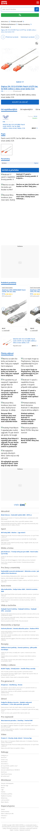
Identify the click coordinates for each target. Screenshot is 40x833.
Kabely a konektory (24, 24)
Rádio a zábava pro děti (7, 813)
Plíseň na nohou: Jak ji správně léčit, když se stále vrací (15, 713)
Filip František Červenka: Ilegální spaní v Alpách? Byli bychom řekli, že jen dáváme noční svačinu (19, 674)
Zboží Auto (4, 772)
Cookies (16, 830)
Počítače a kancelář (16, 21)
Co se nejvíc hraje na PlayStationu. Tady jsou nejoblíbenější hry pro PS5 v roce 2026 (30, 372)
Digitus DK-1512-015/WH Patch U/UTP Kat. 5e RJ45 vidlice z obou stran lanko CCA (19, 87)
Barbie (2, 787)
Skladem (34, 118)
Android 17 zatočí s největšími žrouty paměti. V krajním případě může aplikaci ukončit (29, 394)
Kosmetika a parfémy (6, 794)
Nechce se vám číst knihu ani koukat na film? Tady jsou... (27, 185)
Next (36, 309)
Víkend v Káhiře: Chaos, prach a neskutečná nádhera (15, 677)
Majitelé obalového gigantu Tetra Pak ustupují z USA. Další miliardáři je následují (19, 639)
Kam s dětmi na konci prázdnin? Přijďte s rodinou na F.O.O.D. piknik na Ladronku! (20, 581)
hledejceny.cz (4, 755)
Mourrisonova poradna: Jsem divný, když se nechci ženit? (16, 723)
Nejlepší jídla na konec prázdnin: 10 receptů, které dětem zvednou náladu (18, 656)
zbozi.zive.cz (4, 21)
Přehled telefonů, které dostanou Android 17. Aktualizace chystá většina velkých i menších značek (28, 418)
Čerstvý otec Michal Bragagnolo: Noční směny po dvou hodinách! (18, 560)
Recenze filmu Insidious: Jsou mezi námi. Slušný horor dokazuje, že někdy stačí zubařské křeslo (9, 417)
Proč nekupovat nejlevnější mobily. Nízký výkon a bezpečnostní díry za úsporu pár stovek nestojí (20, 618)
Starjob (3, 809)
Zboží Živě (3, 757)
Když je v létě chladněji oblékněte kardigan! (12, 578)
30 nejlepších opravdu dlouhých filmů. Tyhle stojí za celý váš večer (9, 463)
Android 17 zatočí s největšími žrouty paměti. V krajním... (27, 176)
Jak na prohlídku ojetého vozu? (9, 766)
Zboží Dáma (4, 761)
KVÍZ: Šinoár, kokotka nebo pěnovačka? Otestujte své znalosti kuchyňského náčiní (17, 660)
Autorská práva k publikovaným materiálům (13, 826)
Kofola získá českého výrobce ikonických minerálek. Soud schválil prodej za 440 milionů (18, 632)
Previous (3, 309)
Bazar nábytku (5, 802)
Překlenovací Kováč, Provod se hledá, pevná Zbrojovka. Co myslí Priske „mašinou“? (20, 536)
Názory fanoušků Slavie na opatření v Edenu (13, 748)
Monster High (4, 785)
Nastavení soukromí (25, 830)
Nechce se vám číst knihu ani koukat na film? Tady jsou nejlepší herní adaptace (10, 372)
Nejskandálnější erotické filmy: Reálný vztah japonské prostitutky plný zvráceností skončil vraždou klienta (19, 524)
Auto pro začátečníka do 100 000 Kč (10, 770)
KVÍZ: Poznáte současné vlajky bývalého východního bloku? (17, 671)
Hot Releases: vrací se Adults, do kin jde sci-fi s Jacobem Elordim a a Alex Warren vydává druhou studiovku (19, 688)
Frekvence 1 (4, 815)
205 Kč (34, 128)
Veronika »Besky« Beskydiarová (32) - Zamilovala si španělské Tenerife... (20, 576)
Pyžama (3, 791)
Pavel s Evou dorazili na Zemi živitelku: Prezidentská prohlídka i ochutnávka (18, 562)
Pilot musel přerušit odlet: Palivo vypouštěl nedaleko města (17, 521)
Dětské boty (4, 798)
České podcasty (5, 811)
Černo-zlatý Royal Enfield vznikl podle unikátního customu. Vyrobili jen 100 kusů (20, 594)
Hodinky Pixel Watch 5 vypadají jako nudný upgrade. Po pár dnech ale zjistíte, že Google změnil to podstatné (9, 442)
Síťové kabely (5, 27)
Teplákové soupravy (6, 796)
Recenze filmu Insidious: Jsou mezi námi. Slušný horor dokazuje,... (27, 197)
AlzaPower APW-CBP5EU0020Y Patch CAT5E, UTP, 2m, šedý (14, 291)
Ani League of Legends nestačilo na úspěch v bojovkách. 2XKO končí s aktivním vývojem (19, 726)
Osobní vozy (4, 759)
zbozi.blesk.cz (4, 763)
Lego (2, 789)
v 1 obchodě (5, 330)
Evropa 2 (3, 817)
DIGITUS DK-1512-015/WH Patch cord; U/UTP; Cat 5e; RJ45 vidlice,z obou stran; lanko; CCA (14, 126)
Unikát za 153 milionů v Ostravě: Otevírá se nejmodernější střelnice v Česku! (19, 557)
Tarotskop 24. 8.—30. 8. (7, 695)
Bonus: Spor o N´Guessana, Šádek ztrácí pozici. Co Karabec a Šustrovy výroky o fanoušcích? (19, 741)
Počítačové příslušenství (8, 24)
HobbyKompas (5, 768)
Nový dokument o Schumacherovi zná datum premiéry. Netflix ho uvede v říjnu (18, 600)
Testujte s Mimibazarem (7, 783)
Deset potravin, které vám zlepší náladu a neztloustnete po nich (18, 707)
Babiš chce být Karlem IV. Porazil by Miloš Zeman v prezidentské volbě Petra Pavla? (19, 518)
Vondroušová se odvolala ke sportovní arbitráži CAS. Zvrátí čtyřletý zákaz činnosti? (18, 539)
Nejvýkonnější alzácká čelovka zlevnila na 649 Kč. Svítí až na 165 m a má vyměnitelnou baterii (20, 614)
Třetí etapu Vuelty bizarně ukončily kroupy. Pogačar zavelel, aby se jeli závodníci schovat (19, 543)
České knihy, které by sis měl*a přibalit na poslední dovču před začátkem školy (17, 691)
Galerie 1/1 (20, 82)
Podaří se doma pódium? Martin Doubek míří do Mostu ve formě (18, 598)
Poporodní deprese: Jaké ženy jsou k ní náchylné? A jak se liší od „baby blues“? (19, 710)
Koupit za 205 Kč (20, 102)
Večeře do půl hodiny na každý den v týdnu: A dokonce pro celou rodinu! (18, 653)
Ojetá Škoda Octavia (6, 774)
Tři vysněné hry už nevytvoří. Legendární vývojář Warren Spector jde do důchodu (9, 394)
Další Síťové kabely (7, 287)
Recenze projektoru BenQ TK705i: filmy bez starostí (30, 440)
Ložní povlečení (5, 800)
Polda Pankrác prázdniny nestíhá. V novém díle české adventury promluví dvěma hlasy (18, 729)
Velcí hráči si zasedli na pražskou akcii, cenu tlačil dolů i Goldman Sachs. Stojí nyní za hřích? (20, 635)
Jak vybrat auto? (5, 776)
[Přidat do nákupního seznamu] (37, 43)
